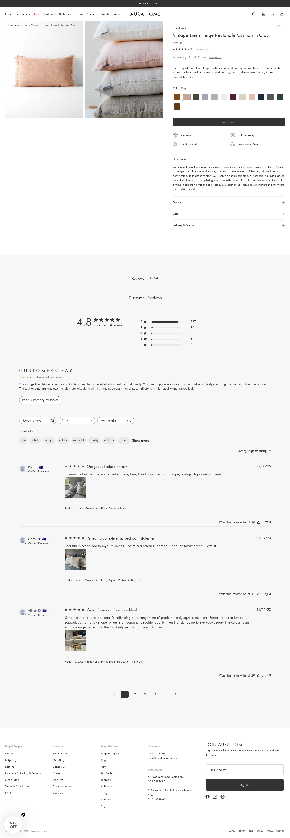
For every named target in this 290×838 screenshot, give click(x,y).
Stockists (58, 780)
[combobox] (77, 420)
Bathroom (106, 786)
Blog (103, 760)
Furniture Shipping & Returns (23, 773)
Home (11, 25)
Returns (9, 766)
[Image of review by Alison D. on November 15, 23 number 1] (75, 640)
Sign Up (244, 785)
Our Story (59, 760)
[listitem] (116, 14)
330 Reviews (201, 49)
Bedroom (106, 780)
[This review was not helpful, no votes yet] (266, 522)
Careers (58, 773)
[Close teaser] (23, 815)
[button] (13, 825)
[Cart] (282, 14)
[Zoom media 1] (44, 69)
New (103, 766)
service (124, 440)
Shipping (10, 760)
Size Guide (12, 780)
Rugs (103, 806)
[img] (174, 49)
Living (104, 793)
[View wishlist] (272, 14)
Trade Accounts (62, 786)
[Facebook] (207, 796)
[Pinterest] (222, 796)
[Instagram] (214, 796)
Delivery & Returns (183, 225)
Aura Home (22, 25)
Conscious (59, 766)
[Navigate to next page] (176, 694)
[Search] (254, 14)
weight (49, 440)
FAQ (8, 793)
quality (94, 440)
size (23, 440)
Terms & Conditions (17, 786)
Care (176, 214)
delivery (109, 440)
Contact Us (12, 753)
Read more (159, 627)
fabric (35, 440)
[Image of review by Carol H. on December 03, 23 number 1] (75, 559)
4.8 (190, 49)
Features (177, 202)
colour (63, 440)
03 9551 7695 (156, 781)
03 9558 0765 (157, 799)
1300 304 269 (157, 753)
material (78, 440)
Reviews (58, 793)
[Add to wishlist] (279, 26)
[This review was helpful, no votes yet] (258, 522)
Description (179, 159)
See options (215, 57)
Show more (140, 441)
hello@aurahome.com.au (162, 758)
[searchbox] (34, 420)
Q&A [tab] (154, 278)
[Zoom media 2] (124, 69)
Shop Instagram (110, 753)
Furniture (106, 799)
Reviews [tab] (138, 278)
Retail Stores (60, 753)
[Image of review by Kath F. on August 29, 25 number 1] (75, 487)
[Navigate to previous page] (114, 694)
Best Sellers (107, 773)
